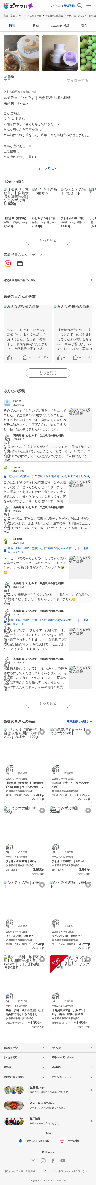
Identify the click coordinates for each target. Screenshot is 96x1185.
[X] (33, 1161)
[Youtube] (63, 1161)
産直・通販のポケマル (15, 15)
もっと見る (48, 240)
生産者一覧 (35, 15)
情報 (12, 25)
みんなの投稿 (60, 25)
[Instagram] (8, 264)
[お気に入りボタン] (42, 732)
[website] (20, 264)
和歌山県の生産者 (54, 15)
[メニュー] (88, 5)
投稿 (36, 25)
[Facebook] (53, 1161)
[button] (13, 357)
